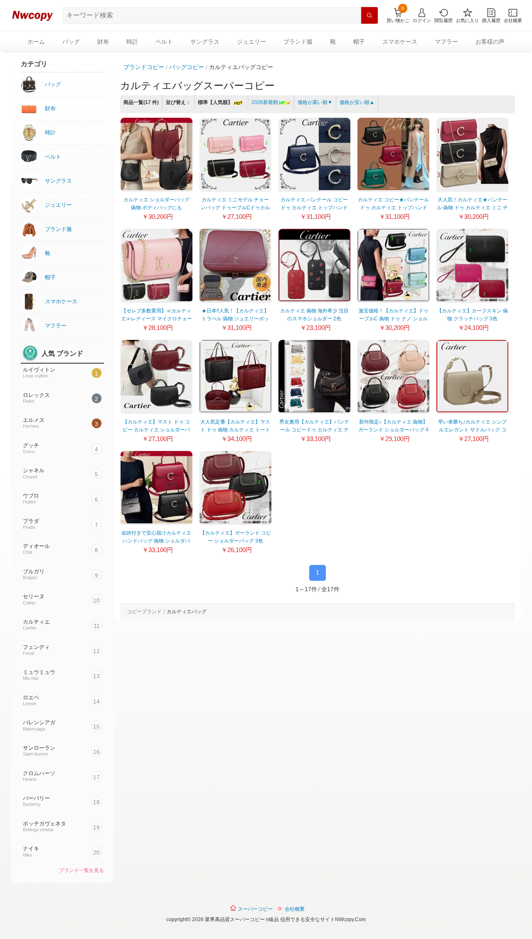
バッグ (71, 41)
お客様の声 (490, 41)
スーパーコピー (254, 909)
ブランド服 (298, 41)
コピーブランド (144, 611)
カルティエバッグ (187, 611)
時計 (132, 41)
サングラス (204, 41)
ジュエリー (251, 41)
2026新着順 (264, 102)
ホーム (36, 41)
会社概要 (295, 909)
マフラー (446, 41)
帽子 (359, 41)
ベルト (164, 41)
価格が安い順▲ (357, 102)
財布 (103, 41)
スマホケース (399, 41)
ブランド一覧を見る (81, 870)
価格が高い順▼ (315, 102)
